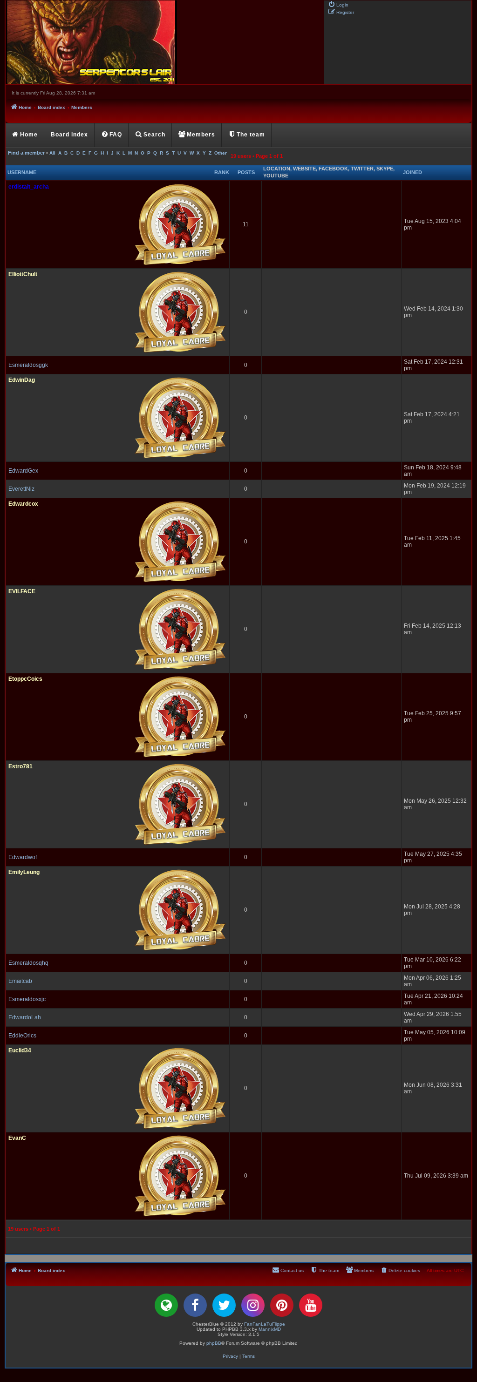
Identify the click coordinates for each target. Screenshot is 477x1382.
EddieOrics (22, 1035)
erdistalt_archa (28, 186)
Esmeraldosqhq (28, 963)
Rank (221, 172)
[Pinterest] (281, 1305)
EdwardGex (23, 470)
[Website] (166, 1305)
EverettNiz (21, 489)
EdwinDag (21, 380)
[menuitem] (338, 4)
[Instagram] (253, 1305)
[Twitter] (224, 1305)
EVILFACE (21, 591)
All (52, 153)
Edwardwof (22, 857)
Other (220, 153)
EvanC (17, 1138)
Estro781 (20, 766)
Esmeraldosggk (28, 365)
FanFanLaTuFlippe (264, 1324)
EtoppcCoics (25, 679)
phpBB (213, 1343)
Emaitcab (20, 981)
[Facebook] (195, 1305)
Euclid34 (19, 1050)
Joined (412, 172)
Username (21, 172)
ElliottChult (22, 274)
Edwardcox (23, 504)
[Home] (164, 42)
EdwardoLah (24, 1017)
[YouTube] (310, 1305)
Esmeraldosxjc (27, 999)
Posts (246, 172)
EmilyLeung (24, 872)
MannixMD (270, 1329)
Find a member (26, 153)
